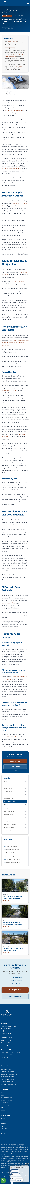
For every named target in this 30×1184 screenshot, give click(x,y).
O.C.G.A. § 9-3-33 (12, 41)
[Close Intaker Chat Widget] (28, 1164)
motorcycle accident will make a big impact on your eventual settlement (15, 342)
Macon (3, 1131)
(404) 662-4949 (5, 1031)
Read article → (6, 900)
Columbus (4, 1128)
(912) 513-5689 (5, 1045)
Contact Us (4, 1110)
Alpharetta (4, 1121)
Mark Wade (6, 27)
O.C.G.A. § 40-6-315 (10, 47)
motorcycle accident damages (11, 168)
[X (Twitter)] (4, 1176)
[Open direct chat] (26, 1164)
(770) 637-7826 (5, 1057)
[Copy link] (6, 93)
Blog (6, 9)
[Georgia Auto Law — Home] (5, 3)
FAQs (2, 1107)
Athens (3, 1133)
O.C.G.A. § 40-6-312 (18, 66)
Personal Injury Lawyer (7, 1079)
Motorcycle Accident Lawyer (9, 1074)
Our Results (4, 1102)
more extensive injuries (9, 390)
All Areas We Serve (6, 1097)
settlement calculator (8, 603)
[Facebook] (1, 1176)
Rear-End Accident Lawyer (8, 1084)
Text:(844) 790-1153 (6, 1033)
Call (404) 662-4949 (15, 761)
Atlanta (3, 1118)
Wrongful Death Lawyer (7, 1076)
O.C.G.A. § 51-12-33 (15, 712)
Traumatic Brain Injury (7, 1081)
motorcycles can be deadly (13, 110)
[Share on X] (15, 93)
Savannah (3, 1123)
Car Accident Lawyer (7, 1069)
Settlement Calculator (7, 1100)
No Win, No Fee (5, 1105)
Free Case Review (15, 996)
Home (3, 9)
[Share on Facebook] (11, 93)
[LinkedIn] (7, 1176)
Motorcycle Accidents (14, 9)
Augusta (3, 1126)
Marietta (3, 1136)
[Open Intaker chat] (12, 1183)
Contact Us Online (15, 766)
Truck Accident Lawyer (7, 1071)
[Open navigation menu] (27, 2)
